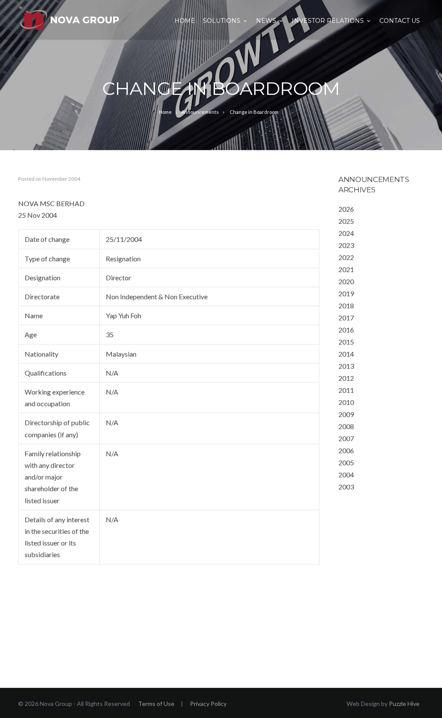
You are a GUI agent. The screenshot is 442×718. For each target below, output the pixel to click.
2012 (346, 378)
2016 (346, 330)
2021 (346, 269)
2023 (346, 245)
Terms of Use (156, 703)
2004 (346, 474)
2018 (346, 305)
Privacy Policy (208, 703)
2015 (346, 342)
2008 (346, 426)
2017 (346, 318)
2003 (346, 487)
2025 (346, 221)
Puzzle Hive (404, 703)
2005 (346, 462)
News (266, 21)
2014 (346, 354)
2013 (346, 366)
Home (184, 21)
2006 (346, 450)
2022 (346, 257)
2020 (346, 281)
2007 (346, 438)
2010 (346, 402)
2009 (346, 414)
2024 (346, 233)
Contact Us (399, 21)
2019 (346, 293)
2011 (346, 390)
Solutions (221, 21)
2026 (346, 209)
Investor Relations (328, 21)
